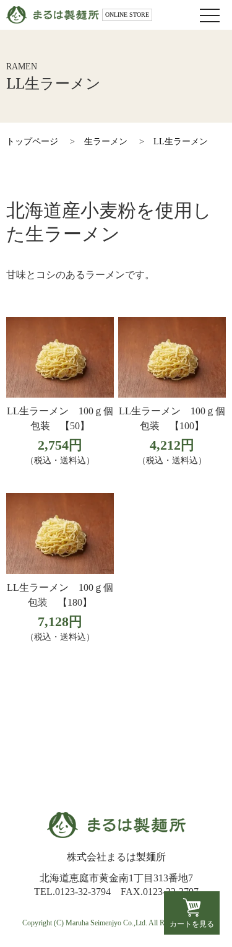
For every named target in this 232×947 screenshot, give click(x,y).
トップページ (32, 141)
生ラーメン (105, 141)
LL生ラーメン (180, 141)
